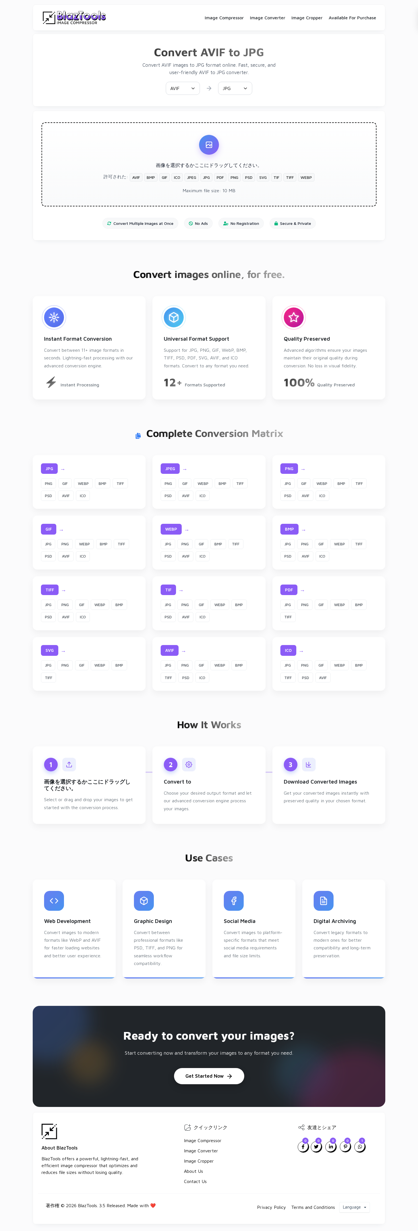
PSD (48, 495)
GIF (65, 483)
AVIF (66, 495)
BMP (102, 483)
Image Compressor (224, 17)
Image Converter (267, 17)
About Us (193, 1171)
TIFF (120, 483)
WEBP (83, 483)
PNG (48, 483)
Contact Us (195, 1181)
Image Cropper (306, 17)
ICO (83, 495)
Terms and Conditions (313, 1207)
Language (352, 1207)
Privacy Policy (271, 1207)
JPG (287, 483)
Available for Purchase (352, 17)
